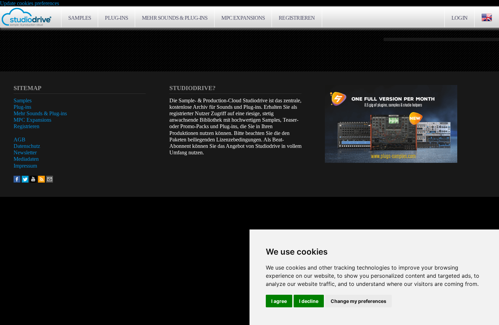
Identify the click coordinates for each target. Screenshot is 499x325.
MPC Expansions (243, 18)
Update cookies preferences (29, 3)
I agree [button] (279, 301)
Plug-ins (116, 18)
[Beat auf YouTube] (33, 179)
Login (459, 18)
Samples (79, 18)
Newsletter (25, 152)
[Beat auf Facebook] (17, 179)
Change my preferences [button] (358, 301)
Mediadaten (26, 159)
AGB (19, 139)
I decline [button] (308, 301)
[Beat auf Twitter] (25, 179)
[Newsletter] (49, 179)
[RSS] (41, 179)
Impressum (25, 166)
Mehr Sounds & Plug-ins (174, 18)
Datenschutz (27, 146)
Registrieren (297, 18)
